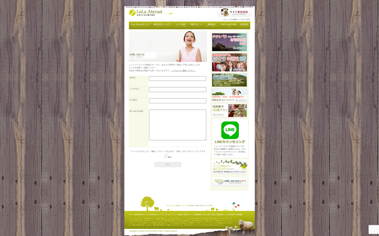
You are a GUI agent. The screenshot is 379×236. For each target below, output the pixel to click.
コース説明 (178, 214)
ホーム (226, 19)
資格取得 (198, 214)
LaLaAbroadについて (155, 214)
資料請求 (220, 214)
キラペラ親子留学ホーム (138, 214)
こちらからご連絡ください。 (183, 70)
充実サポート (188, 214)
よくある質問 (230, 214)
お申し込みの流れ (209, 214)
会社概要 (233, 19)
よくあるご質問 (243, 19)
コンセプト (169, 214)
